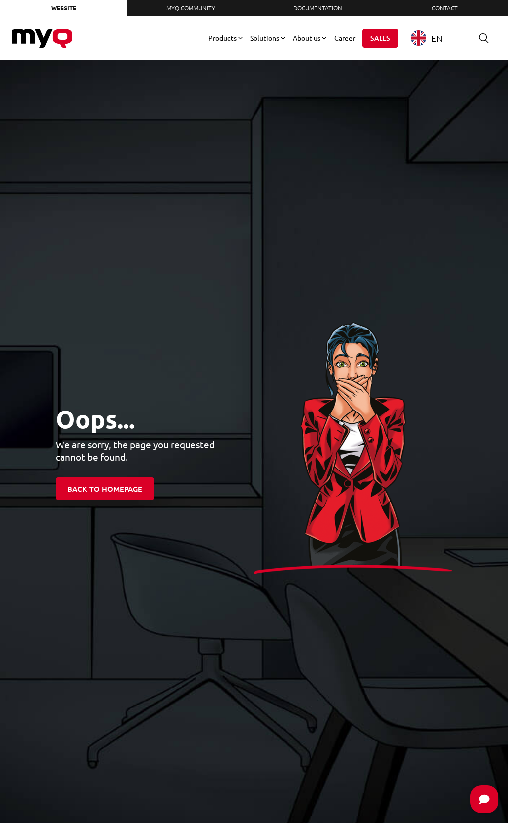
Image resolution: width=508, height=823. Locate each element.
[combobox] (434, 38)
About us (306, 37)
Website (63, 8)
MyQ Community (190, 8)
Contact (445, 8)
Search (484, 38)
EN (436, 38)
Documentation (317, 8)
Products (222, 37)
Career (344, 37)
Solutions (264, 37)
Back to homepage (104, 489)
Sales (380, 38)
